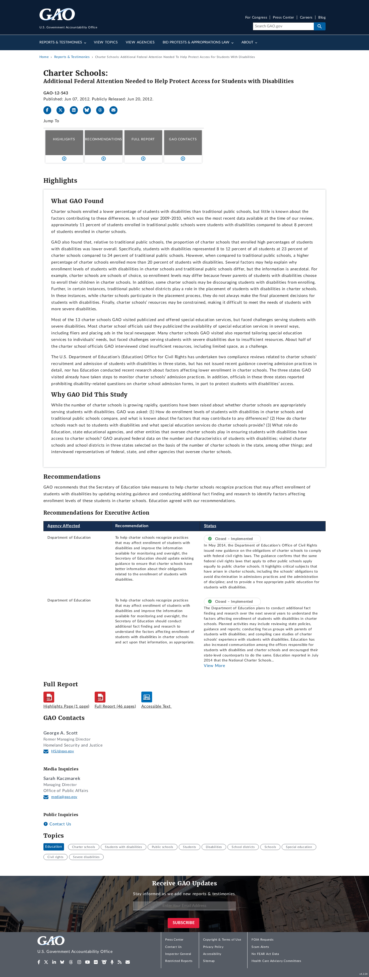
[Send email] (115, 110)
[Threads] (102, 110)
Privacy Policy (213, 946)
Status (210, 526)
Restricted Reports (178, 960)
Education (53, 847)
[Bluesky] (89, 110)
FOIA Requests (262, 939)
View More (214, 666)
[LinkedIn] (76, 110)
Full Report (143, 139)
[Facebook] (49, 110)
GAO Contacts (183, 139)
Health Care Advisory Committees (276, 960)
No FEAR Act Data (265, 953)
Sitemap (209, 960)
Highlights (64, 139)
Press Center (283, 17)
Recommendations (103, 139)
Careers (306, 17)
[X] (62, 110)
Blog (322, 17)
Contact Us (59, 824)
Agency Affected (63, 526)
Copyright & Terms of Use (222, 939)
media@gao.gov (64, 797)
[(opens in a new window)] (38, 962)
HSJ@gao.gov (62, 751)
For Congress (256, 17)
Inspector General (178, 953)
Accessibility (212, 953)
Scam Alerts (260, 946)
